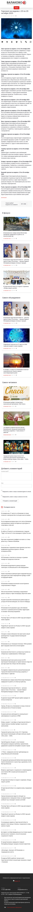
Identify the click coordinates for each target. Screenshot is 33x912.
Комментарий (5, 471)
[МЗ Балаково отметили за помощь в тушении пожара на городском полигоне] (9, 555)
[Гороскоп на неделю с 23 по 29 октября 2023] (16, 15)
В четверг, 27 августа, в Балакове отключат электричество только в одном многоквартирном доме (16, 371)
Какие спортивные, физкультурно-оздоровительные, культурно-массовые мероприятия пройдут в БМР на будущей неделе (16, 575)
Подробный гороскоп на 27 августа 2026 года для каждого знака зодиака (15, 345)
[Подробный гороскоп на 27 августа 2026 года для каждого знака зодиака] (16, 335)
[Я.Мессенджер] (2, 42)
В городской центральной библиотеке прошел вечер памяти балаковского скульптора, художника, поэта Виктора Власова (16, 762)
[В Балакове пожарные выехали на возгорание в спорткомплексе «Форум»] (9, 581)
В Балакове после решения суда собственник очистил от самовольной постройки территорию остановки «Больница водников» (15, 609)
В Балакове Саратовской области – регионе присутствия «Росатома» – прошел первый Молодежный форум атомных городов (16, 261)
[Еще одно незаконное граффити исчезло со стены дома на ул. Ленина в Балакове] (9, 537)
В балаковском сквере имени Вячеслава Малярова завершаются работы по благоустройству (15, 234)
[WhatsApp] (30, 42)
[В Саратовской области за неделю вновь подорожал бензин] (15, 785)
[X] (21, 42)
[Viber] (26, 42)
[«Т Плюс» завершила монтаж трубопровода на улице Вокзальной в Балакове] (15, 749)
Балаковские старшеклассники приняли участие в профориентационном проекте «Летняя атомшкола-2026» (15, 549)
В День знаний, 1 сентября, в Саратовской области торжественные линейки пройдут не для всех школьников (16, 724)
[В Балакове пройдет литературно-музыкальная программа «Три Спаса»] (16, 393)
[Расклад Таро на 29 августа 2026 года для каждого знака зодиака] (9, 615)
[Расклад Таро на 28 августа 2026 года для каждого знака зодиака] (15, 803)
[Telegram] (16, 42)
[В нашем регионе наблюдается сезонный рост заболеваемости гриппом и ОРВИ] (15, 711)
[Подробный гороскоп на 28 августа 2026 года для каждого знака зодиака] (15, 811)
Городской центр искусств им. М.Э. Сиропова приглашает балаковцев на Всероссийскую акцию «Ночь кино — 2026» (15, 457)
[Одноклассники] (12, 42)
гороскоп (4, 197)
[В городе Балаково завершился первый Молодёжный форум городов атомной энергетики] (15, 839)
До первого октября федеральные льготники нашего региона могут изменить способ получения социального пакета (16, 834)
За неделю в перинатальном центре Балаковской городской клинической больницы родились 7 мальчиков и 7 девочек (14, 430)
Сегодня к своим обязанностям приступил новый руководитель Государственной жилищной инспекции (15, 635)
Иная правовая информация (14, 907)
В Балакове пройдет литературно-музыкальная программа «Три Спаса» (14, 403)
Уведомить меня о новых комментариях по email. (16, 491)
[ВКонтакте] (7, 42)
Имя (2, 483)
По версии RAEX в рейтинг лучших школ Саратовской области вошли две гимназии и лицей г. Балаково (16, 860)
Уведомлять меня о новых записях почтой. (14, 496)
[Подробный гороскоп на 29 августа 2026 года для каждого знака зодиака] (9, 623)
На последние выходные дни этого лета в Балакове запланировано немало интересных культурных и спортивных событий (16, 523)
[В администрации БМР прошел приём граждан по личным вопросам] (15, 695)
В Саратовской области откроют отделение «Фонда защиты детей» (16, 287)
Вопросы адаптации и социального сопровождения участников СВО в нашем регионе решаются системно (16, 771)
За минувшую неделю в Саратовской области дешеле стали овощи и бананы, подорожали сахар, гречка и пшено (16, 824)
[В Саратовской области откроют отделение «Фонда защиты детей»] (16, 277)
